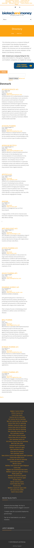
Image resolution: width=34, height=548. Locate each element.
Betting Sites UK (14, 3)
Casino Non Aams (17, 415)
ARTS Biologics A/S (9, 228)
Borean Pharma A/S (10, 347)
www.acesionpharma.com (14, 131)
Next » (2, 397)
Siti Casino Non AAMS (17, 490)
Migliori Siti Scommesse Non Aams (17, 469)
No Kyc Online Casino (17, 482)
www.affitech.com (12, 179)
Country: (4, 93)
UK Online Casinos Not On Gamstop (17, 441)
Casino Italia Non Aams (17, 484)
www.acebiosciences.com (14, 94)
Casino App (17, 467)
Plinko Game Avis (17, 473)
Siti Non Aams (17, 480)
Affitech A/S (7, 174)
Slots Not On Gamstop (17, 451)
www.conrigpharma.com (14, 377)
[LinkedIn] (19, 7)
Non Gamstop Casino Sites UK (17, 431)
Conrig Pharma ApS (10, 372)
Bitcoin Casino (17, 463)
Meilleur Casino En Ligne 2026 (17, 488)
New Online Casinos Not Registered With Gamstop (17, 455)
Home (12, 33)
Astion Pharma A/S (10, 248)
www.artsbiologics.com (13, 234)
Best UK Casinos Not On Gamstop (17, 421)
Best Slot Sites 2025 (17, 443)
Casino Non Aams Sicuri (17, 457)
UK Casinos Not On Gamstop (17, 419)
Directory (19, 33)
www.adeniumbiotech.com (15, 150)
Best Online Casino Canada (17, 435)
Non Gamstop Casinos (17, 433)
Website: (4, 94)
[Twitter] (16, 7)
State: (3, 92)
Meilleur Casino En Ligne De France (17, 471)
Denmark (9, 93)
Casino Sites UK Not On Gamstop (17, 459)
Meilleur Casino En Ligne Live (17, 425)
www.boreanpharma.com (14, 352)
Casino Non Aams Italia (17, 461)
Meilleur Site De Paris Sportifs (17, 475)
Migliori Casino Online (17, 411)
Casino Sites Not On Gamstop (17, 423)
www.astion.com (12, 253)
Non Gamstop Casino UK (17, 439)
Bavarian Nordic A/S (10, 287)
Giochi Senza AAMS (17, 492)
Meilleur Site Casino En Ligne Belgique (17, 465)
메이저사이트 (17, 486)
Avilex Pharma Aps (9, 273)
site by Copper (17, 546)
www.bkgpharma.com (13, 325)
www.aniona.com (12, 206)
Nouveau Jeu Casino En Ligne (17, 478)
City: (3, 91)
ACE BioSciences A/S (10, 89)
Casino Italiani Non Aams (23, 3)
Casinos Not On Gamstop (17, 417)
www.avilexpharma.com (14, 278)
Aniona (5, 201)
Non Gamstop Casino (17, 453)
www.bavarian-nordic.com (14, 292)
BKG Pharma (7, 320)
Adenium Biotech (9, 145)
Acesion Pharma (9, 126)
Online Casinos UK (17, 413)
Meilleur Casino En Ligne (17, 447)
